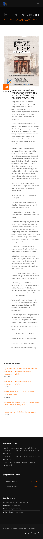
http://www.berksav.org (16, 512)
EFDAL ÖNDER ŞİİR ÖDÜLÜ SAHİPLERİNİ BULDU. (20, 412)
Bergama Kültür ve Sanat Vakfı (26, 528)
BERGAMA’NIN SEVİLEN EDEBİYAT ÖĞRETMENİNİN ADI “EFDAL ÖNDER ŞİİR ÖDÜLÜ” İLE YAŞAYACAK (24, 94)
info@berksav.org (14, 509)
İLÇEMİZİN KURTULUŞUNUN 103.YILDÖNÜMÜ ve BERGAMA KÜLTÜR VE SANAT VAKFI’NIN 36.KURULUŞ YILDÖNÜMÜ (20, 371)
